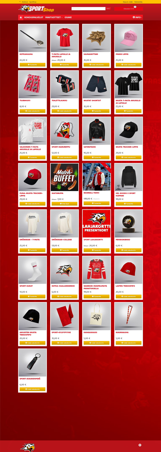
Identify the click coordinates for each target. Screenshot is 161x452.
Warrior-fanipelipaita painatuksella (95, 287)
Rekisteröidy (138, 2)
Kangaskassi (90, 332)
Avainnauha (122, 332)
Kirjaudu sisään (128, 2)
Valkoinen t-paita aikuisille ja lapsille (30, 148)
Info (138, 17)
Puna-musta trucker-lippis (31, 194)
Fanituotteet (53, 17)
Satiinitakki (90, 147)
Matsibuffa (57, 193)
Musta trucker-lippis (127, 147)
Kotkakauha (26, 54)
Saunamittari (91, 54)
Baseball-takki (91, 192)
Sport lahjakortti (93, 239)
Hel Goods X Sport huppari (125, 194)
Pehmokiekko (123, 239)
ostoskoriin (98, 65)
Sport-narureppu (61, 147)
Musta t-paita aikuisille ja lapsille (128, 101)
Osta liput (65, 204)
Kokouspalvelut (33, 17)
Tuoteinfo (33, 65)
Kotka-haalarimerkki (63, 286)
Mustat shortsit (92, 100)
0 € (129, 8)
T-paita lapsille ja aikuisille (61, 55)
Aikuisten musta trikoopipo (28, 333)
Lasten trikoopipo (125, 286)
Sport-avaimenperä (30, 378)
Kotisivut (25, 2)
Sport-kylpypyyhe (61, 332)
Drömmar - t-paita (30, 239)
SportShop (32, 2)
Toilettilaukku (59, 100)
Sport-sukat (26, 286)
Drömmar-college (62, 239)
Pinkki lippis (122, 54)
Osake (68, 17)
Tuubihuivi (25, 100)
